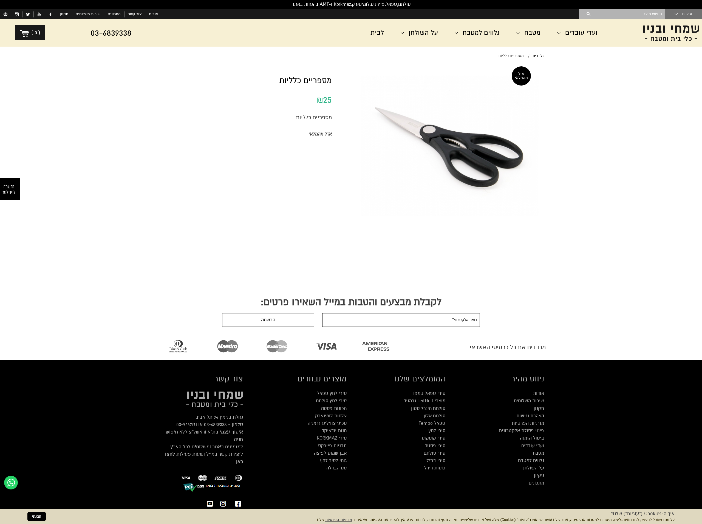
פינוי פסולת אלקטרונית (521, 431)
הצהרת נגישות (530, 416)
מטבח (538, 453)
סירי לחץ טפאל (332, 393)
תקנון (64, 14)
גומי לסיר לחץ (333, 460)
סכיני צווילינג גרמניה (327, 423)
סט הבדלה (336, 468)
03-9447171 (186, 424)
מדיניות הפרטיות (338, 519)
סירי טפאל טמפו (429, 393)
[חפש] (588, 14)
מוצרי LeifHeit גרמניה (424, 401)
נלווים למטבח (531, 460)
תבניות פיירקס (332, 446)
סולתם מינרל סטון (428, 408)
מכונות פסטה (334, 408)
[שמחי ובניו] (658, 33)
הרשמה (268, 320)
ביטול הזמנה (532, 438)
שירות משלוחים (88, 14)
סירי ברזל (435, 460)
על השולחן (533, 468)
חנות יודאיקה (334, 431)
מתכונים (114, 14)
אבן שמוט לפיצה (330, 453)
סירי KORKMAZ (332, 438)
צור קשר (134, 14)
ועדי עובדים (532, 446)
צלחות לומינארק (331, 416)
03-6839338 (215, 424)
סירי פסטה (434, 446)
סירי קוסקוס (433, 438)
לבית (377, 33)
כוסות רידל (434, 468)
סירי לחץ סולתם (331, 401)
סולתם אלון (434, 416)
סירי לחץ (436, 431)
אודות (153, 14)
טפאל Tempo (432, 423)
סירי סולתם (434, 453)
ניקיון (539, 475)
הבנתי (36, 516)
